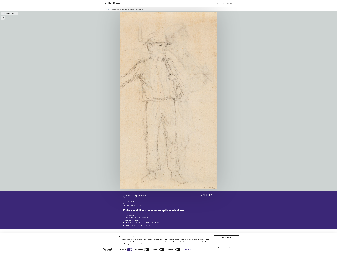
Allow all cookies (226, 237)
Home (107, 9)
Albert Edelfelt (128, 202)
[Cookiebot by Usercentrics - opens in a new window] (107, 249)
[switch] (146, 249)
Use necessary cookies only (226, 248)
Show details (188, 249)
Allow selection (226, 243)
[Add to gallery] (3, 18)
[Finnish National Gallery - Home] (112, 3)
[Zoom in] (168, 100)
